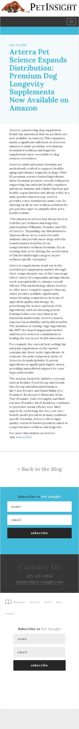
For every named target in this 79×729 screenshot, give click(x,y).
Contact (9, 613)
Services (35, 602)
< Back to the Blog (39, 469)
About (47, 602)
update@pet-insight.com (39, 581)
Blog (59, 602)
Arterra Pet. (24, 437)
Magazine (19, 602)
